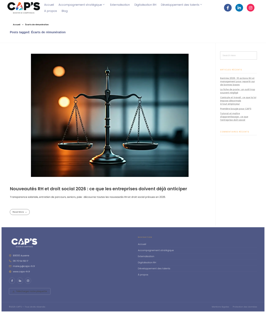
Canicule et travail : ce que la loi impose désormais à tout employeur (238, 100)
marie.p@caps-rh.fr (24, 266)
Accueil (49, 5)
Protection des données (245, 306)
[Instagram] (250, 8)
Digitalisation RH (145, 5)
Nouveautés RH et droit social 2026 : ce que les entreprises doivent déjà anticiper (98, 189)
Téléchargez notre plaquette (31, 291)
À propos (143, 274)
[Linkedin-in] (239, 8)
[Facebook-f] (228, 8)
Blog (65, 11)
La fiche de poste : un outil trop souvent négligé (237, 91)
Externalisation (120, 5)
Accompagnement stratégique (80, 5)
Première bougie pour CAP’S (235, 108)
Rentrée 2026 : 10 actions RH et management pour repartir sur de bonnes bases (237, 81)
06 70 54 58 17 (20, 261)
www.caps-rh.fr (21, 271)
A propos (50, 11)
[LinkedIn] (20, 281)
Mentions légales (220, 306)
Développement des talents (180, 5)
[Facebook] (12, 281)
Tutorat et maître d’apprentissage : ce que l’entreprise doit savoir (234, 116)
